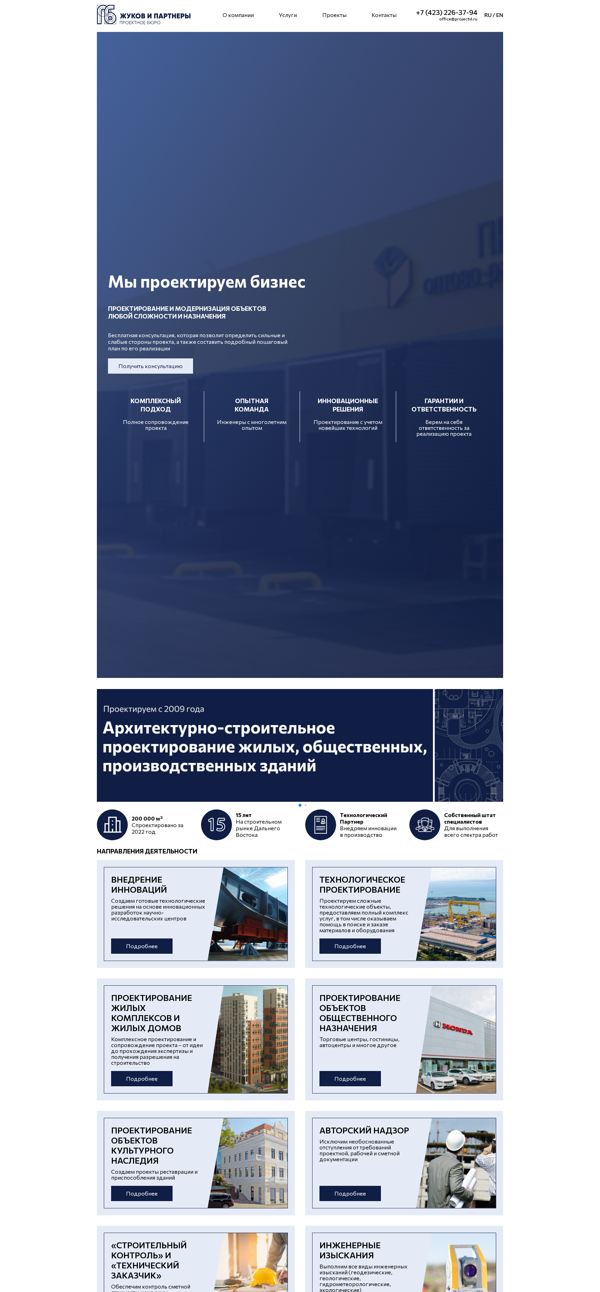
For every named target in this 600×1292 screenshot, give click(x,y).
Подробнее (142, 946)
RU (488, 14)
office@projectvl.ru (458, 18)
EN (499, 14)
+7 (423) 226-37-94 (446, 12)
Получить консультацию (150, 366)
